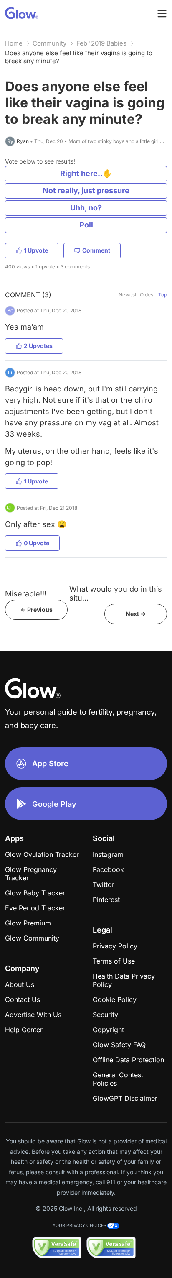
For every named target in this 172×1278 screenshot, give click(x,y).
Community (49, 43)
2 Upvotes (38, 345)
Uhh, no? (86, 207)
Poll (86, 224)
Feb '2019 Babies (101, 43)
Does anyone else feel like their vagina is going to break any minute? (78, 57)
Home (14, 43)
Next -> (136, 613)
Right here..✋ (86, 173)
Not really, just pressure (86, 190)
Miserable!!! (25, 593)
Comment (96, 250)
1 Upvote (36, 250)
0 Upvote (36, 543)
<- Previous (36, 609)
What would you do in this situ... (115, 593)
